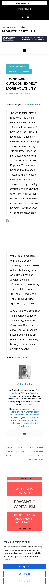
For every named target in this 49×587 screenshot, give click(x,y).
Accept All (24, 566)
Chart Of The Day (17, 66)
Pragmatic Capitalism (18, 31)
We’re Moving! (24, 8)
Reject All (24, 581)
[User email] (24, 433)
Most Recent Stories (19, 71)
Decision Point (33, 104)
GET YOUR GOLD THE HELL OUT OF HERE (15, 451)
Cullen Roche (12, 93)
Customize (24, 574)
